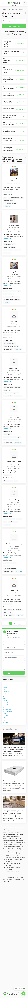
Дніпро (5, 687)
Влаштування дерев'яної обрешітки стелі (8, 149)
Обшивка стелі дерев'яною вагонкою (7, 60)
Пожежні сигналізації (9, 200)
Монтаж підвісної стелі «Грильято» (8, 87)
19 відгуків (16, 181)
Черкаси (5, 704)
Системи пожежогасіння (10, 563)
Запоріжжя (6, 691)
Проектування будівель (9, 247)
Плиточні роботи (8, 480)
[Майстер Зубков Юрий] (14, 172)
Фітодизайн (18, 250)
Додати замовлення (14, 26)
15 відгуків (16, 370)
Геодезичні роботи (8, 571)
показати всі (7, 192)
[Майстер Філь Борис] (14, 315)
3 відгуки (16, 593)
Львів (4, 693)
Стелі (5, 197)
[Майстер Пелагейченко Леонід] (14, 455)
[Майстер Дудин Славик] (14, 584)
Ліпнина (19, 519)
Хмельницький (7, 709)
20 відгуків (16, 324)
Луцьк (4, 720)
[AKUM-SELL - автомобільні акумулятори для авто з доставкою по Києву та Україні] (14, 739)
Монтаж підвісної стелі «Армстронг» (9, 94)
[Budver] (14, 3)
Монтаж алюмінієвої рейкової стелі (9, 116)
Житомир (5, 707)
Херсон (5, 698)
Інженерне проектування (10, 203)
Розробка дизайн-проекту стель (11, 52)
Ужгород (5, 722)
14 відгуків (16, 227)
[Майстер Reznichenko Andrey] (14, 408)
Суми (4, 706)
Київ (4, 684)
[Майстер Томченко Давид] (14, 493)
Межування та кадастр (9, 244)
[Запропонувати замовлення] (15, 166)
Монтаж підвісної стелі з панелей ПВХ (8, 79)
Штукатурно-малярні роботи (11, 346)
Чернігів (5, 702)
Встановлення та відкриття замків (12, 299)
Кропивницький (7, 711)
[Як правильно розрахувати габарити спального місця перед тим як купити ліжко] (14, 770)
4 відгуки (16, 546)
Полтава (5, 700)
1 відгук (16, 274)
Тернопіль (6, 717)
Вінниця (5, 697)
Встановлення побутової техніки (12, 296)
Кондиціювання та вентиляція (16, 197)
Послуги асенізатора (9, 609)
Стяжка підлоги (7, 434)
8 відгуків (16, 417)
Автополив (6, 565)
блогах (14, 729)
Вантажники (7, 390)
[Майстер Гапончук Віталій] (14, 265)
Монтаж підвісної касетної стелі (8, 102)
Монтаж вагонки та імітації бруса (12, 291)
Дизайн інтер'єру (13, 522)
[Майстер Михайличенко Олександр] (14, 537)
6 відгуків (16, 464)
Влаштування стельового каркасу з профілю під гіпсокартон (11, 131)
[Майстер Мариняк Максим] (14, 361)
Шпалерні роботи (8, 349)
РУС (15, 5)
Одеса (4, 689)
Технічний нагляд (8, 250)
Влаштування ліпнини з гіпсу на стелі (7, 140)
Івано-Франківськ (7, 718)
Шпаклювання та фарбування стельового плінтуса (7, 44)
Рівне (4, 713)
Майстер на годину (8, 294)
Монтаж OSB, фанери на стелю (8, 123)
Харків (5, 686)
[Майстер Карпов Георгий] (14, 218)
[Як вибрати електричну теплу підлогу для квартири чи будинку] (14, 802)
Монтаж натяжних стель (9, 109)
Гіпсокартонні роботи (9, 519)
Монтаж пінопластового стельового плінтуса (8, 70)
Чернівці (5, 715)
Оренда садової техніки (9, 343)
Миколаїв (5, 695)
